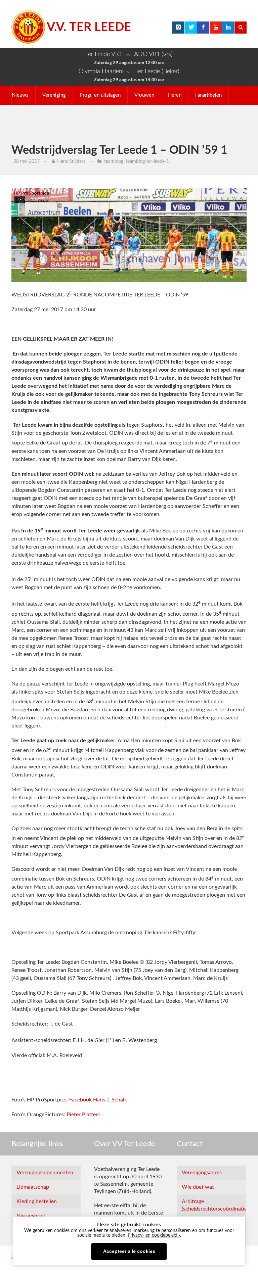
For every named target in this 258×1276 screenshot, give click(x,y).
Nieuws (20, 95)
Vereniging (54, 95)
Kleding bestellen (36, 1201)
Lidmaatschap (32, 1187)
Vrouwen (144, 95)
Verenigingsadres (202, 1172)
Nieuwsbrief (30, 1216)
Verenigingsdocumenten (44, 1172)
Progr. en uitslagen (100, 95)
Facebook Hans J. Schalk (98, 1099)
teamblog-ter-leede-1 (147, 161)
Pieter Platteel (83, 1114)
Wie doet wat (198, 1187)
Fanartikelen (208, 95)
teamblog (113, 161)
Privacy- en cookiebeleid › (154, 1235)
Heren (174, 95)
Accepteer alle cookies (129, 1251)
